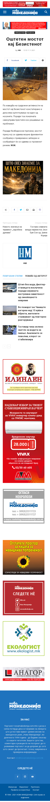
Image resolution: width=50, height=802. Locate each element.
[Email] (27, 210)
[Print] (33, 210)
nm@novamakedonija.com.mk (29, 758)
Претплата (35, 787)
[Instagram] (25, 776)
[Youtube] (32, 777)
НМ (19, 50)
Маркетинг (23, 787)
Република (30, 33)
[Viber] (40, 210)
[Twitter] (20, 210)
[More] (43, 60)
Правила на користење (20, 790)
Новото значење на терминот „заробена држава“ (12, 230)
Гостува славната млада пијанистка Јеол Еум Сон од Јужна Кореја (36, 231)
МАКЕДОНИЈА (20, 33)
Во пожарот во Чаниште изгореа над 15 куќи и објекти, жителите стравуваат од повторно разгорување (32, 313)
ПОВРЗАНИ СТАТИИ (12, 276)
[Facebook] (14, 210)
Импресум (12, 787)
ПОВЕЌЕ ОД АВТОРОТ (36, 276)
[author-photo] (25, 259)
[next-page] (9, 346)
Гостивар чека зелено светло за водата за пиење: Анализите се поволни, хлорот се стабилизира (30, 333)
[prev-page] (4, 346)
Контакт (36, 790)
